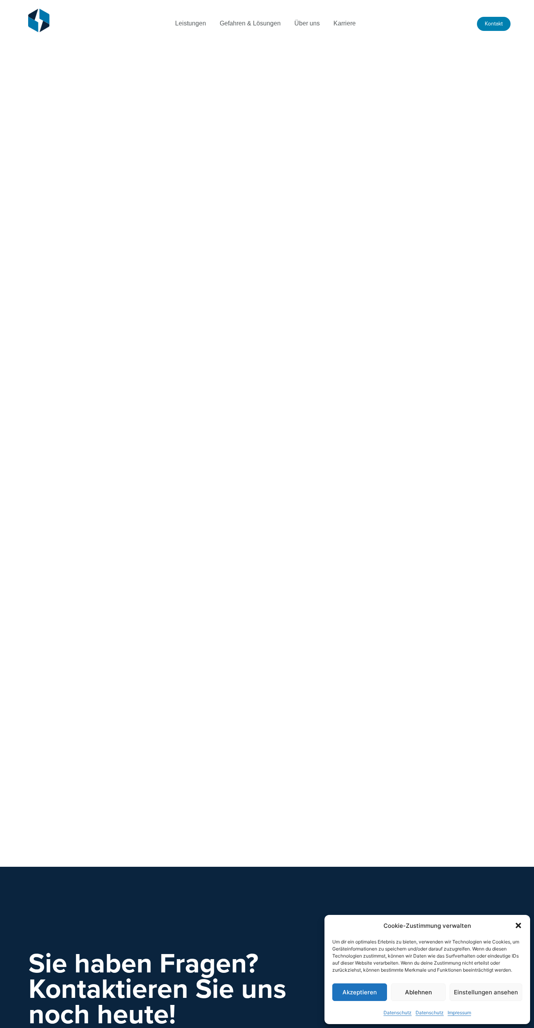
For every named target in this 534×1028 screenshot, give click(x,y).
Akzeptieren (359, 992)
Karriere (344, 23)
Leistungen (190, 23)
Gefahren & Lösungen (250, 23)
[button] (518, 925)
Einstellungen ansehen (486, 992)
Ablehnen (418, 992)
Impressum (459, 1012)
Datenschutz (397, 1012)
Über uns (307, 23)
